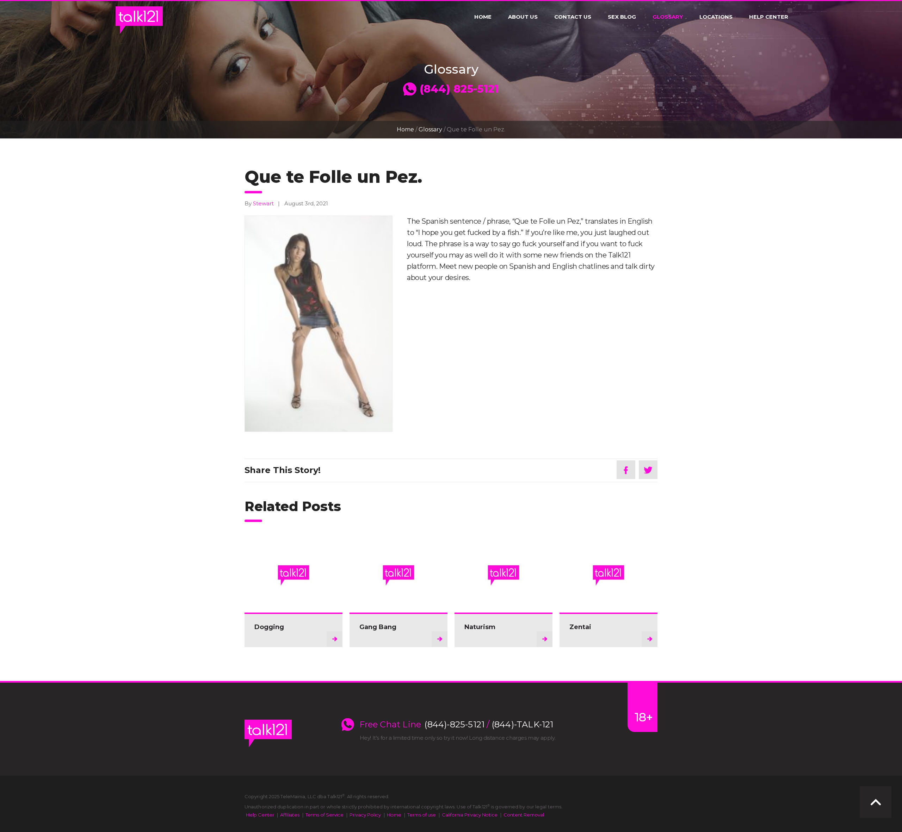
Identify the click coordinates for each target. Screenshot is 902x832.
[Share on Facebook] (626, 469)
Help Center (768, 17)
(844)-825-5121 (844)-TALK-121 (489, 724)
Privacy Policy (365, 815)
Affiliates (289, 815)
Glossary (668, 17)
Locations (716, 17)
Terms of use (421, 815)
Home (483, 17)
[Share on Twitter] (648, 469)
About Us (523, 17)
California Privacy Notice (470, 815)
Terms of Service (324, 815)
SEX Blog (622, 17)
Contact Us (572, 17)
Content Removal (523, 815)
